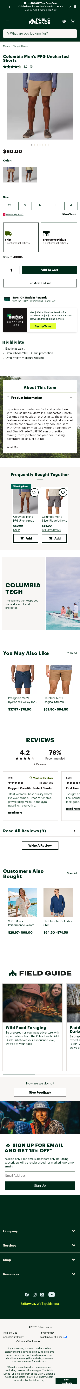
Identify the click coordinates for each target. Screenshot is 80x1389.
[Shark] (29, 175)
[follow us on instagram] (36, 1294)
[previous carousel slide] (9, 7)
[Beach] (11, 175)
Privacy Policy (47, 1333)
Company (10, 1231)
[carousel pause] (75, 7)
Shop (7, 1260)
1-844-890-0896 (21, 1361)
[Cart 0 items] (72, 21)
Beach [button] (16, 530)
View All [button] (72, 653)
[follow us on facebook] (28, 1294)
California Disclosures (28, 1341)
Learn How (50, 301)
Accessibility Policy (13, 1337)
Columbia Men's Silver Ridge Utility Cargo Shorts (53, 519)
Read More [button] (13, 447)
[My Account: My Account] (64, 21)
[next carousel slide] (70, 7)
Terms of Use (10, 1333)
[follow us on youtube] (52, 1294)
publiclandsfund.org (33, 1380)
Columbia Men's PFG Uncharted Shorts (23, 519)
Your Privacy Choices (51, 1337)
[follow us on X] (44, 1294)
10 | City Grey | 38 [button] (51, 530)
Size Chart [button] (69, 214)
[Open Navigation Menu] (7, 21)
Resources (11, 1274)
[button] (18, 257)
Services (9, 1245)
